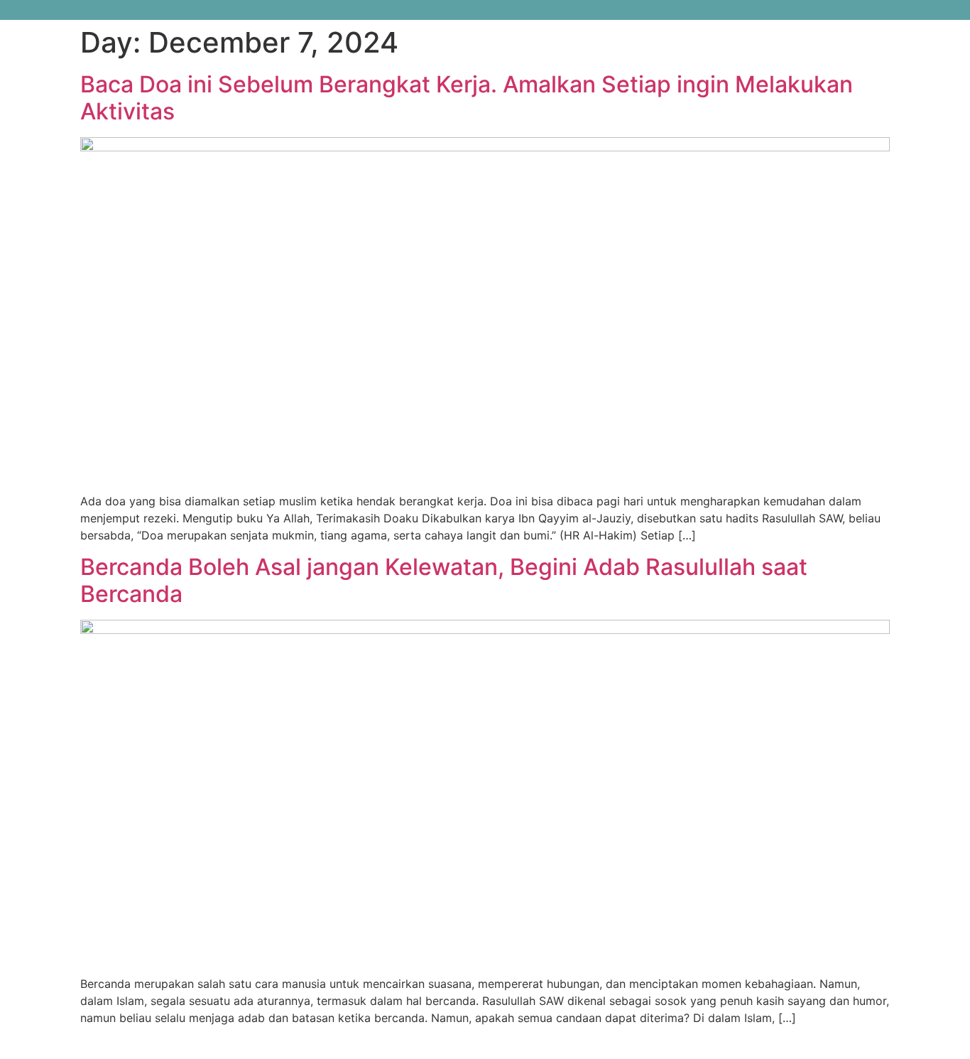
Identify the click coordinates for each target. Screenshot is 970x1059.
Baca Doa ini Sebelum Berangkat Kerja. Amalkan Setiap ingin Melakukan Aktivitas (466, 97)
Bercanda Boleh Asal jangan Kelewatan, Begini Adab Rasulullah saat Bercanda (443, 580)
